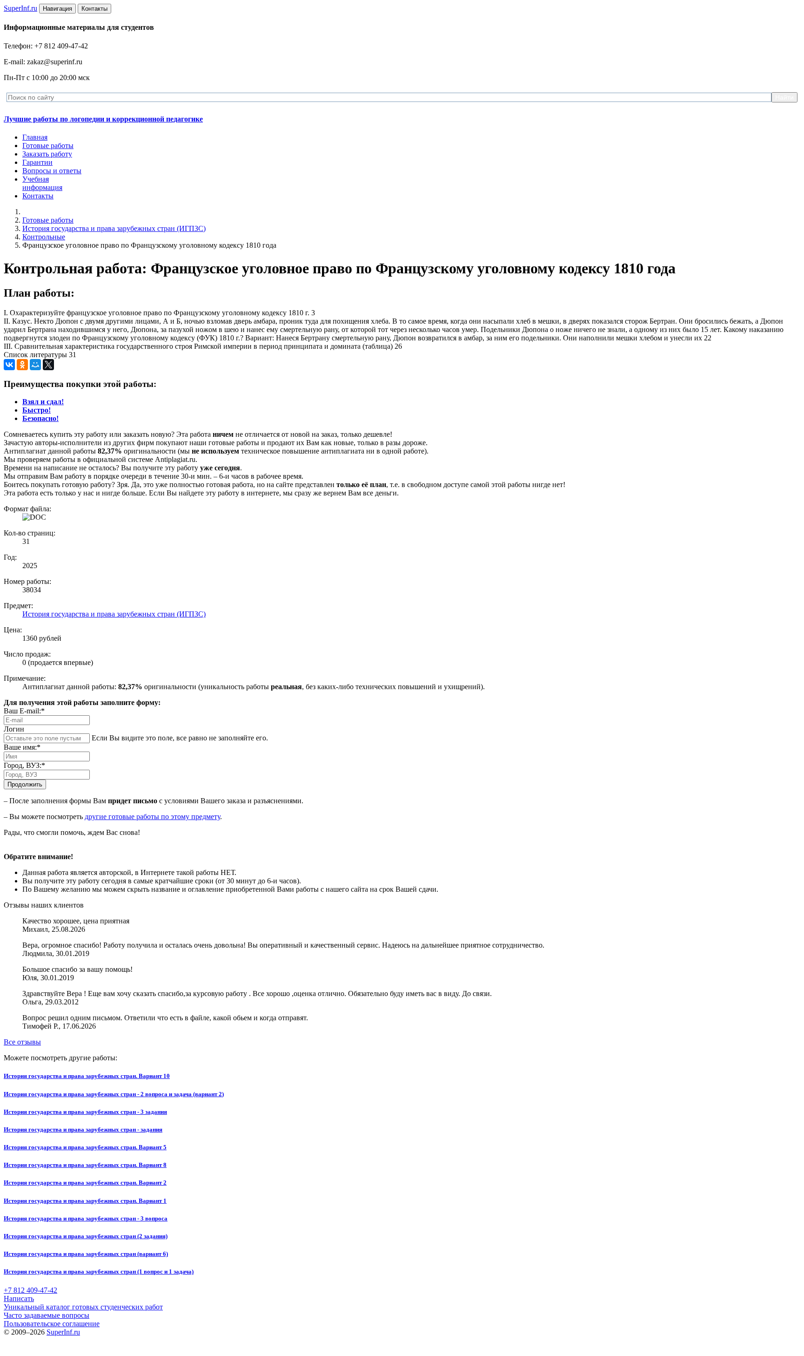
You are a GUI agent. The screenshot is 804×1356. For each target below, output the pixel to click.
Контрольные (43, 237)
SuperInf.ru (63, 1332)
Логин (14, 729)
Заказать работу (47, 154)
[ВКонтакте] (9, 364)
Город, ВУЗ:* (24, 765)
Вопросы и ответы (51, 171)
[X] (48, 364)
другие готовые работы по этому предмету (152, 816)
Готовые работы (48, 145)
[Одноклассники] (22, 364)
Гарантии (37, 162)
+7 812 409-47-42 (30, 1290)
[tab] (43, 402)
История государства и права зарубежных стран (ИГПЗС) (114, 228)
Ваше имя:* (22, 747)
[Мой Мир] (35, 364)
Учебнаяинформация (42, 183)
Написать (19, 1298)
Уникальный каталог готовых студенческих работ (83, 1307)
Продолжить (24, 784)
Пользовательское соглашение (52, 1324)
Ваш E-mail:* (24, 711)
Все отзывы (22, 1042)
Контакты (38, 196)
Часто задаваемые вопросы (46, 1315)
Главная (34, 137)
